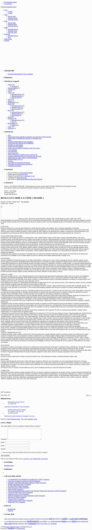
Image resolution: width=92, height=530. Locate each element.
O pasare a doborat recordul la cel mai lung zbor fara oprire (24, 156)
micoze (40, 521)
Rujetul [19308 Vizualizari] (15, 489)
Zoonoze (6, 40)
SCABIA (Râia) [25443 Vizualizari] (18, 486)
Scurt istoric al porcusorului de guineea (19, 162)
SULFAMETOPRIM (26, 173)
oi (47, 521)
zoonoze (54, 523)
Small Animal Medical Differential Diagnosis (29, 179)
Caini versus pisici (13, 153)
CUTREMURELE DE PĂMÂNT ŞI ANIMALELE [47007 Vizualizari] (28, 479)
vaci (42, 523)
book (54, 519)
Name (3, 442)
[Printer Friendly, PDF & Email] (88, 395)
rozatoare (15, 523)
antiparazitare (26, 519)
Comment (4, 439)
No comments (25, 202)
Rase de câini (11, 16)
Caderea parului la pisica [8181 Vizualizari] (20, 500)
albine (5, 519)
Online (9, 465)
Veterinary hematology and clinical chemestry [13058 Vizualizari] (26, 495)
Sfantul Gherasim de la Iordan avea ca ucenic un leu (22, 154)
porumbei (83, 521)
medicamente (33, 521)
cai (61, 519)
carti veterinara (81, 518)
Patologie (14, 86)
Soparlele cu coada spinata (15, 145)
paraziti (53, 521)
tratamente (32, 523)
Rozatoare (7, 34)
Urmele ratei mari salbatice (15, 146)
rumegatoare (21, 523)
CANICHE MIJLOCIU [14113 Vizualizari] (20, 492)
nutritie (44, 521)
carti (72, 518)
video (45, 523)
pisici (74, 521)
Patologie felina (12, 24)
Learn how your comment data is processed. (35, 459)
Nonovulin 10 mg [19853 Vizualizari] (18, 487)
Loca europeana (12, 150)
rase (87, 521)
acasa (5, 10)
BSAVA (58, 519)
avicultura (37, 519)
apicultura (32, 519)
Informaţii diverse (13, 19)
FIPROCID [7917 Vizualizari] (16, 502)
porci (78, 521)
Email (3, 445)
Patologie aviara (12, 31)
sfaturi (26, 523)
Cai (9, 91)
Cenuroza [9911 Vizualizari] (16, 499)
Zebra (9, 140)
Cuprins (10, 11)
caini (25, 419)
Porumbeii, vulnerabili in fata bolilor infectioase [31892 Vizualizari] (27, 483)
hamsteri (20, 521)
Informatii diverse (13, 26)
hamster (16, 521)
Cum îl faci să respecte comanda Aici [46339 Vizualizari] (24, 481)
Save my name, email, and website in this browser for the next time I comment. (25, 452)
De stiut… (11, 161)
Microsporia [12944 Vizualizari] (17, 497)
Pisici (5, 21)
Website (3, 449)
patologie (30, 419)
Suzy (9, 135)
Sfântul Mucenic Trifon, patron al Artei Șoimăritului (22, 158)
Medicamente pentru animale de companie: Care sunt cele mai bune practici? (29, 137)
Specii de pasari (12, 32)
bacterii (41, 519)
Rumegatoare (11, 123)
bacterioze (46, 519)
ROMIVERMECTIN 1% (15, 159)
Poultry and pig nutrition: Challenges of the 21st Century (24, 148)
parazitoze (58, 521)
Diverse (10, 101)
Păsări (6, 27)
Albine (10, 84)
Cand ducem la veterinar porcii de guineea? (20, 164)
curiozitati (6, 521)
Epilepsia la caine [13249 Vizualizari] (18, 494)
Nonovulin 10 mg (23, 174)
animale (9, 519)
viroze (35, 419)
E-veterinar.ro (8, 4)
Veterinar (10, 510)
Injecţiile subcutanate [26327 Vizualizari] (19, 484)
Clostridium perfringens (14, 166)
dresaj (10, 521)
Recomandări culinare (10, 2)
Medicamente (8, 39)
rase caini (8, 523)
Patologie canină (12, 18)
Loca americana (12, 151)
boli (50, 519)
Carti (9, 99)
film (13, 521)
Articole (10, 89)
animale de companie (17, 519)
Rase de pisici (12, 23)
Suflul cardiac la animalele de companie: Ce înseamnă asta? (25, 138)
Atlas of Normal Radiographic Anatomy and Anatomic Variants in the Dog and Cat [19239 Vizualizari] (37, 491)
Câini (5, 15)
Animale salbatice (13, 88)
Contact (10, 13)
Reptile (10, 117)
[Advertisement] (46, 55)
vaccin (39, 523)
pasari (63, 521)
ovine (49, 521)
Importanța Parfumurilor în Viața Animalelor (20, 141)
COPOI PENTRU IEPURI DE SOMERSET (21, 143)
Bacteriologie (11, 509)
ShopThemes (21, 528)
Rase (9, 37)
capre (69, 519)
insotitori (25, 521)
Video (9, 126)
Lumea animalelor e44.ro (12, 527)
